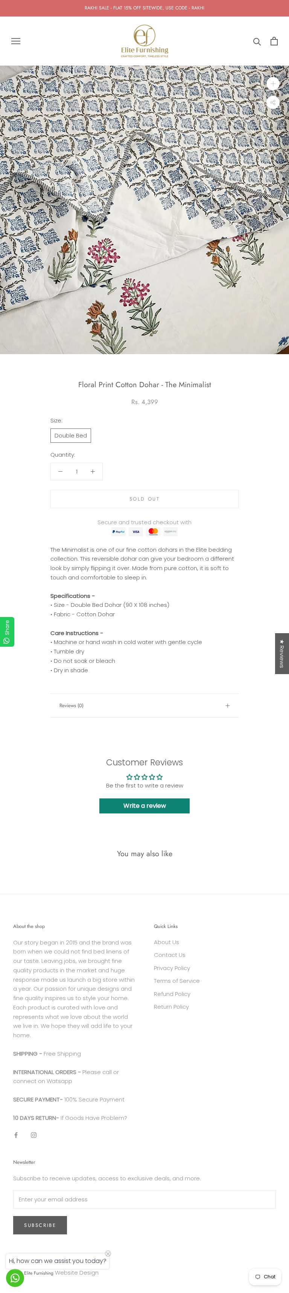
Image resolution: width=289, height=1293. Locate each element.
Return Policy (171, 1007)
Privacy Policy (172, 968)
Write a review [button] (144, 805)
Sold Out (144, 498)
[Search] (257, 41)
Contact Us (170, 955)
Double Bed (71, 435)
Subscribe (40, 1225)
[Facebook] (16, 1135)
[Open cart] (274, 41)
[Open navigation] (15, 41)
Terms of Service (177, 981)
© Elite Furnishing (36, 1273)
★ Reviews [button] (282, 653)
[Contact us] (15, 1278)
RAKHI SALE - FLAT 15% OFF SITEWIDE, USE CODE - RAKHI (144, 8)
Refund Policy (172, 994)
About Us (166, 942)
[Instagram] (34, 1135)
